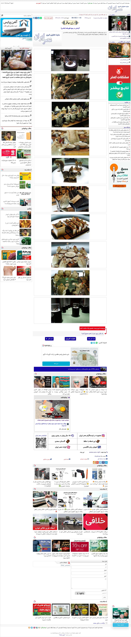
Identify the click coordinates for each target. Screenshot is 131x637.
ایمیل (105, 570)
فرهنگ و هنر (65, 3)
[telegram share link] (38, 18)
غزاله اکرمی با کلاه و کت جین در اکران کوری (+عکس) (121, 110)
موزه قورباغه (97, 456)
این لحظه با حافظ (90, 441)
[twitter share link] (34, 18)
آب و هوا (105, 3)
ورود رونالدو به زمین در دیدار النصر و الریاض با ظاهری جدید (121, 37)
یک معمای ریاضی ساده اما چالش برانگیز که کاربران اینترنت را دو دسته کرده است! (119, 131)
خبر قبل (50, 339)
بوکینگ (62, 565)
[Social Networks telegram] (92, 343)
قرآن (55, 3)
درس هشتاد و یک (124, 63)
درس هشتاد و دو (125, 60)
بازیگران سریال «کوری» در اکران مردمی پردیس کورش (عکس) (120, 114)
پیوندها (65, 628)
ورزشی (74, 3)
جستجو (114, 3)
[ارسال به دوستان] (73, 18)
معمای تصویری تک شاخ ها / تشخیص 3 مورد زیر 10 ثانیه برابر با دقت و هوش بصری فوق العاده (119, 153)
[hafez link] (70, 23)
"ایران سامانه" (62, 635)
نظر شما (104, 561)
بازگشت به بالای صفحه (99, 623)
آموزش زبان (38, 3)
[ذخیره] (75, 18)
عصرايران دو (105, 18)
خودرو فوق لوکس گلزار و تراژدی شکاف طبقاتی (17, 99)
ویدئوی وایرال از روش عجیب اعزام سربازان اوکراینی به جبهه (119, 33)
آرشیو (118, 3)
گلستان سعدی (60, 441)
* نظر (105, 576)
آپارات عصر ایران (61, 447)
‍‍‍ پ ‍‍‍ (79, 17)
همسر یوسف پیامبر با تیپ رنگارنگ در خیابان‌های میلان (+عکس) (121, 123)
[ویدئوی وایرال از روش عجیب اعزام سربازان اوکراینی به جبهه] (119, 23)
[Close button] (128, 606)
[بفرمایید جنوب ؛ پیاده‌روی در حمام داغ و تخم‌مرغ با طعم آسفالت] (52, 409)
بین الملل (70, 3)
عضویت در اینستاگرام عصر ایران (90, 435)
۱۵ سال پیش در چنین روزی (61, 435)
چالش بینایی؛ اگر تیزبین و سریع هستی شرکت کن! (120, 139)
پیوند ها (95, 3)
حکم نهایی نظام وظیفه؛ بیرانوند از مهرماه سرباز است (15, 82)
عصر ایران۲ (91, 628)
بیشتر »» (112, 14)
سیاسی (85, 3)
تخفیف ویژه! (120, 625)
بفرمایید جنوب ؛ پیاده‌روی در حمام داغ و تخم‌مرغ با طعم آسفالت (53, 420)
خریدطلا (56, 364)
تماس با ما (122, 3)
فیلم (48, 3)
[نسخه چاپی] (72, 18)
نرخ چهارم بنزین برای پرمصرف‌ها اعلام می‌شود (17, 116)
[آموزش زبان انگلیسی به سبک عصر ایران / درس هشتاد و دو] (119, 50)
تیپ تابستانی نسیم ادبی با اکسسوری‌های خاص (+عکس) (120, 106)
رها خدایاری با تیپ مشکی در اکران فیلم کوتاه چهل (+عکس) (120, 119)
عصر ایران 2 (44, 3)
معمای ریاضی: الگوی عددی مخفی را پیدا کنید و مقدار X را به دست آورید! (120, 135)
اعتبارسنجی (67, 565)
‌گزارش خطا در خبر (48, 18)
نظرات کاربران (70, 338)
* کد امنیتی (104, 590)
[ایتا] (94, 462)
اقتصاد (81, 3)
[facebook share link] (36, 18)
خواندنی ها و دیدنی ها (98, 18)
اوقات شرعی (100, 3)
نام (106, 564)
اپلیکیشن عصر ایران (40, 435)
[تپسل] (43, 346)
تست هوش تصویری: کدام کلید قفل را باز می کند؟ (120, 148)
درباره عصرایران (84, 628)
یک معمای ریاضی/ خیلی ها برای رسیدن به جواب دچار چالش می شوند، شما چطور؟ (120, 158)
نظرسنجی (110, 3)
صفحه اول (127, 3)
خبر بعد (90, 339)
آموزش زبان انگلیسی (90, 447)
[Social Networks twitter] (94, 343)
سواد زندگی (90, 3)
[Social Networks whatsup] (97, 343)
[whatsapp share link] (41, 18)
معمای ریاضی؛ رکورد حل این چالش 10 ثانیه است (119, 144)
